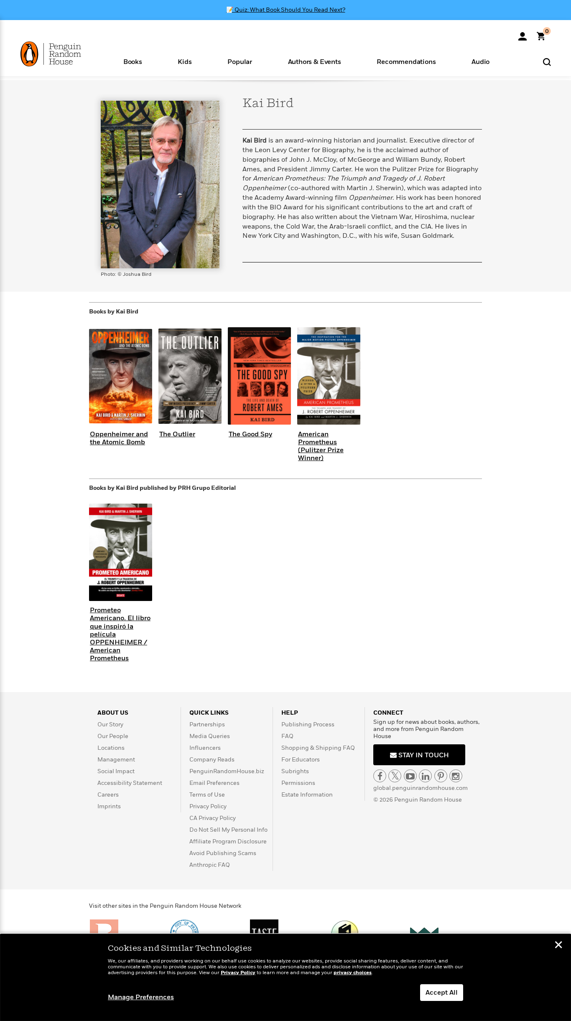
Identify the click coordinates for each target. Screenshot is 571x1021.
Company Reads (212, 760)
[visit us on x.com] (394, 775)
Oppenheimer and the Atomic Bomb (119, 438)
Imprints (109, 806)
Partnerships (207, 724)
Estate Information (307, 795)
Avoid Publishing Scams (222, 853)
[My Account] (522, 33)
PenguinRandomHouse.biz (226, 771)
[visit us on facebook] (379, 775)
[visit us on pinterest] (440, 775)
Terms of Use (207, 795)
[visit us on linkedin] (425, 775)
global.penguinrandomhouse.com (420, 788)
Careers (108, 795)
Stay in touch (423, 755)
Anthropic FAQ (209, 865)
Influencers (205, 748)
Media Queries (209, 736)
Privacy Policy (208, 806)
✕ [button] (558, 946)
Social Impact (116, 771)
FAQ (287, 736)
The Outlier (177, 434)
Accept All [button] (442, 992)
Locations (111, 748)
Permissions (298, 783)
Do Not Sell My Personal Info (228, 830)
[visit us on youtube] (410, 775)
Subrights (295, 771)
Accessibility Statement (129, 783)
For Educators (300, 760)
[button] (132, 61)
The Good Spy (250, 434)
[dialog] (285, 977)
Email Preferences (214, 783)
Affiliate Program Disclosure (228, 841)
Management (116, 760)
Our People (112, 736)
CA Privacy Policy (212, 818)
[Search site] (547, 61)
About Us (112, 713)
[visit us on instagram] (455, 775)
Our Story (110, 724)
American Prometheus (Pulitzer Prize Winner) (321, 446)
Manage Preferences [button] (141, 997)
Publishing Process (307, 724)
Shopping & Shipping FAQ (318, 748)
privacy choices (353, 972)
